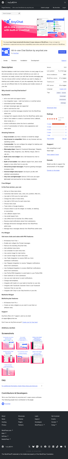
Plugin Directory (6, 7)
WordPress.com (7, 430)
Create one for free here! (30, 322)
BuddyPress (6, 439)
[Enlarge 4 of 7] (27, 338)
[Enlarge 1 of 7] (12, 338)
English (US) (63, 89)
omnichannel (62, 99)
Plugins (20, 422)
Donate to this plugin (53, 170)
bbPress (5, 436)
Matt (4, 433)
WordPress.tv (40, 425)
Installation (23, 60)
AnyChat (16, 53)
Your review (50, 138)
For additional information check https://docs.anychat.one (19, 386)
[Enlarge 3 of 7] (12, 366)
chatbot (59, 92)
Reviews (14, 60)
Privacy (4, 425)
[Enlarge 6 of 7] (41, 338)
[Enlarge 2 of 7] (12, 353)
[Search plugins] (19, 13)
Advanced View (52, 108)
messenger (63, 96)
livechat (64, 92)
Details (5, 60)
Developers (38, 422)
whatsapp (63, 103)
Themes (20, 419)
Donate (54, 422)
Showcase (21, 416)
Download (62, 52)
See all (64, 138)
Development (35, 60)
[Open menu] (65, 2)
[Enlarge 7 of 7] (41, 353)
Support (64, 60)
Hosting (4, 422)
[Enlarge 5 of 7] (27, 353)
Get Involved (55, 416)
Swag (53, 425)
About (3, 416)
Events (53, 419)
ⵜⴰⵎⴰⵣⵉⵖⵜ (9, 447)
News (3, 419)
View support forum (53, 154)
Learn (36, 416)
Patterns (20, 425)
